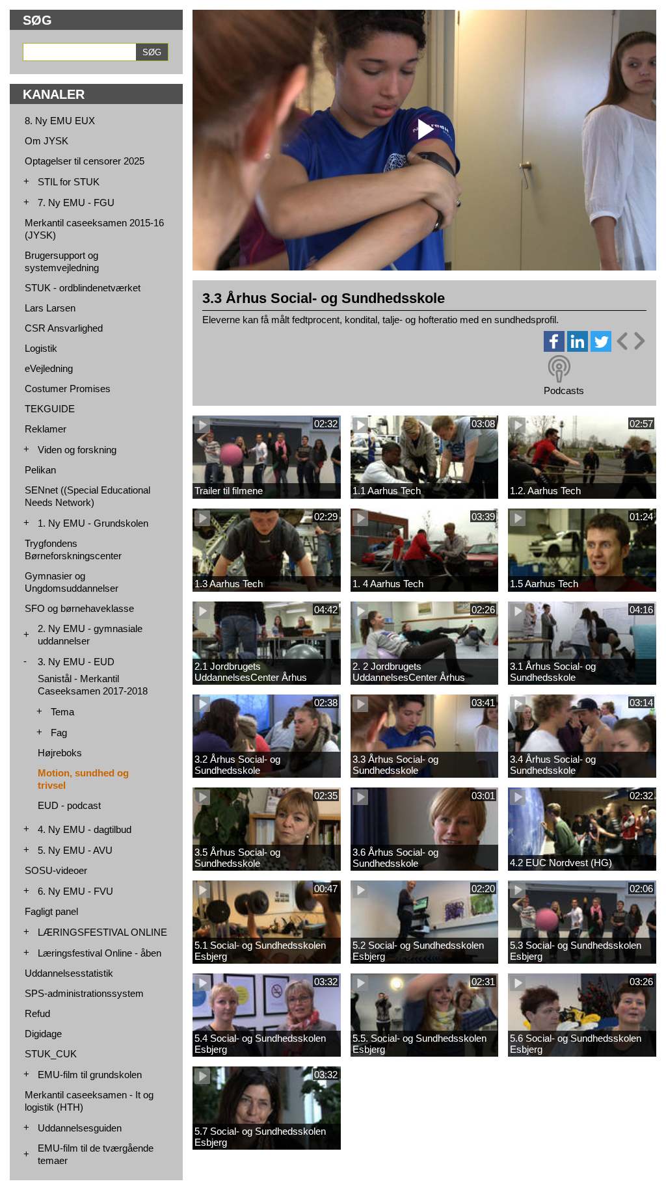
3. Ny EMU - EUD (76, 661)
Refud (37, 1013)
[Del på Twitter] (601, 348)
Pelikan (40, 469)
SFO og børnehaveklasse (79, 608)
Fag (59, 732)
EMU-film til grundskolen (90, 1074)
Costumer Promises (68, 388)
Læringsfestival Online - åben (99, 953)
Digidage (43, 1033)
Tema (62, 711)
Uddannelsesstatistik (69, 973)
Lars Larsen (50, 307)
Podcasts (564, 390)
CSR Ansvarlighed (64, 328)
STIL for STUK (69, 181)
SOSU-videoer (56, 870)
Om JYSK (46, 140)
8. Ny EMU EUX (60, 120)
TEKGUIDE (50, 408)
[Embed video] (630, 341)
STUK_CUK (51, 1053)
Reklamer (45, 428)
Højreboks (60, 752)
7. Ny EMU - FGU (76, 202)
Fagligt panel (51, 911)
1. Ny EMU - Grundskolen (93, 523)
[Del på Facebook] (554, 348)
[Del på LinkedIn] (577, 348)
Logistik (41, 348)
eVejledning (49, 368)
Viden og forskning (77, 449)
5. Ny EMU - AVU (75, 850)
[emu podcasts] (559, 369)
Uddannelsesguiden (80, 1127)
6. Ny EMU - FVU (75, 891)
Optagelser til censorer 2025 (84, 160)
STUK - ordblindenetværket (82, 287)
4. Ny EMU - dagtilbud (84, 829)
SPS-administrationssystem (84, 993)
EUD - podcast (69, 805)
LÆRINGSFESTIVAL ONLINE (102, 932)
